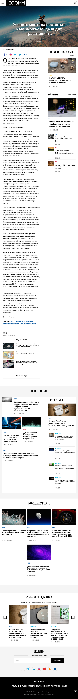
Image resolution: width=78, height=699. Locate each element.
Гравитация (11, 335)
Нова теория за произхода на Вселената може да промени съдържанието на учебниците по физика (38, 568)
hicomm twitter (28, 669)
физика (5, 335)
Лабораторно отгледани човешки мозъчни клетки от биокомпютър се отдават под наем (26, 362)
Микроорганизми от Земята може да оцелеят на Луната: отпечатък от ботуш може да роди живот (38, 533)
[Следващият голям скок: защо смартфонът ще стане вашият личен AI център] (51, 435)
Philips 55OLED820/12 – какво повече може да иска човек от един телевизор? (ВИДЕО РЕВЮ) (64, 467)
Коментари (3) (21, 375)
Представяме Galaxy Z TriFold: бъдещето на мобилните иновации (65, 451)
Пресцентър (46, 686)
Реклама (38, 686)
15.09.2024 (39, 41)
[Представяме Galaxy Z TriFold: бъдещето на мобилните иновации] (51, 449)
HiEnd (39, 17)
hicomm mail (55, 669)
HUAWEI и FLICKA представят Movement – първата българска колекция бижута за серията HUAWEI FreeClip (60, 82)
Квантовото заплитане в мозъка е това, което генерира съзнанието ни (27, 352)
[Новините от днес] (75, 2)
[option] (62, 139)
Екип (19, 686)
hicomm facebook (23, 669)
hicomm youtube (44, 669)
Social (50, 75)
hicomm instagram (39, 669)
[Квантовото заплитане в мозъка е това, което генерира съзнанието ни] (8, 355)
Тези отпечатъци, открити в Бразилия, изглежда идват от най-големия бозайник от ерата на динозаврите (65, 166)
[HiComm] (16, 3)
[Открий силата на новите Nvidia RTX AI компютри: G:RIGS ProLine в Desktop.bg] (51, 478)
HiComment (58, 434)
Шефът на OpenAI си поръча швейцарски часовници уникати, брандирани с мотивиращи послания (64, 139)
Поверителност (55, 686)
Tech (50, 119)
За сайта (14, 686)
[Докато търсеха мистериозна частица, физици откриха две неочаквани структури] (31, 422)
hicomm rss (50, 669)
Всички (72, 55)
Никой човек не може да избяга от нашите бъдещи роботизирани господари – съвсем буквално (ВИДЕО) (62, 533)
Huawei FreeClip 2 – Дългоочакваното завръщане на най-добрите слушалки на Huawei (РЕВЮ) (62, 424)
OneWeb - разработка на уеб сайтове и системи (39, 694)
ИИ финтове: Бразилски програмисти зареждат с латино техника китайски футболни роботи (65, 152)
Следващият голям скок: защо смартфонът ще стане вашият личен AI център (64, 438)
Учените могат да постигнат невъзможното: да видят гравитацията (39, 29)
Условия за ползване (28, 686)
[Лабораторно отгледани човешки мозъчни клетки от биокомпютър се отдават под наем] (8, 364)
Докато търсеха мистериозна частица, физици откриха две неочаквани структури (30, 437)
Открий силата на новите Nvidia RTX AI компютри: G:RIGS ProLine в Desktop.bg (65, 482)
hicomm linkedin (34, 669)
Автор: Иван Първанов (8, 49)
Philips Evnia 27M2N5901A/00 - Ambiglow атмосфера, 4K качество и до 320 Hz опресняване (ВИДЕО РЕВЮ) (59, 634)
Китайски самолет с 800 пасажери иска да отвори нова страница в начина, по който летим (11, 440)
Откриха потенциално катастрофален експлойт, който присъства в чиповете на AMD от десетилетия (27, 345)
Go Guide (64, 686)
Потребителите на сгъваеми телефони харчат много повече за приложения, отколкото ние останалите (62, 125)
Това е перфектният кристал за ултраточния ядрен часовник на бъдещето (14, 532)
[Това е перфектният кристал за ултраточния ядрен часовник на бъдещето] (14, 517)
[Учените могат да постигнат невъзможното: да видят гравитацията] (11, 54)
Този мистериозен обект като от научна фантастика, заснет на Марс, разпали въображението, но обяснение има (26, 406)
